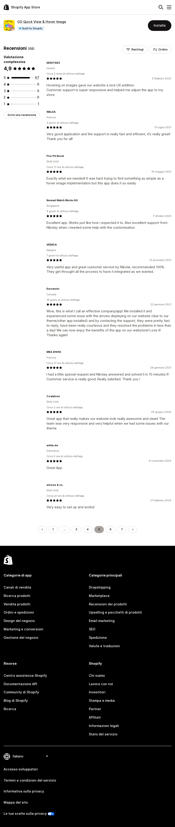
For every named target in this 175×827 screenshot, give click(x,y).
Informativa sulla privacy (24, 791)
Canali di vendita (17, 587)
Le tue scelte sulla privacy (25, 813)
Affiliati (95, 717)
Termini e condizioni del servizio (30, 780)
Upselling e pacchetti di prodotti (115, 612)
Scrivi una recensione (22, 115)
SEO (92, 629)
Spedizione (98, 637)
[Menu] (169, 7)
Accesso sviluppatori (21, 769)
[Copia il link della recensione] (63, 63)
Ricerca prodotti (17, 596)
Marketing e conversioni (23, 629)
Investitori (97, 692)
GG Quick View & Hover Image (41, 22)
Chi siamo (97, 675)
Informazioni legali (104, 726)
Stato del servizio (103, 734)
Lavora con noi (101, 684)
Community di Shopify (21, 692)
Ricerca (10, 709)
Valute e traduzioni (104, 646)
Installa (160, 25)
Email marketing (102, 621)
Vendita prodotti (17, 604)
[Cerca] (161, 7)
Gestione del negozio (21, 637)
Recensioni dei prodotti (108, 604)
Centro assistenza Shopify (25, 675)
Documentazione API (20, 684)
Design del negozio (19, 621)
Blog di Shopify (16, 700)
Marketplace (99, 596)
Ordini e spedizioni (19, 612)
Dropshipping (100, 587)
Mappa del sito (16, 802)
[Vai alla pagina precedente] (42, 529)
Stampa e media (102, 700)
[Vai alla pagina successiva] (133, 529)
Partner (95, 709)
